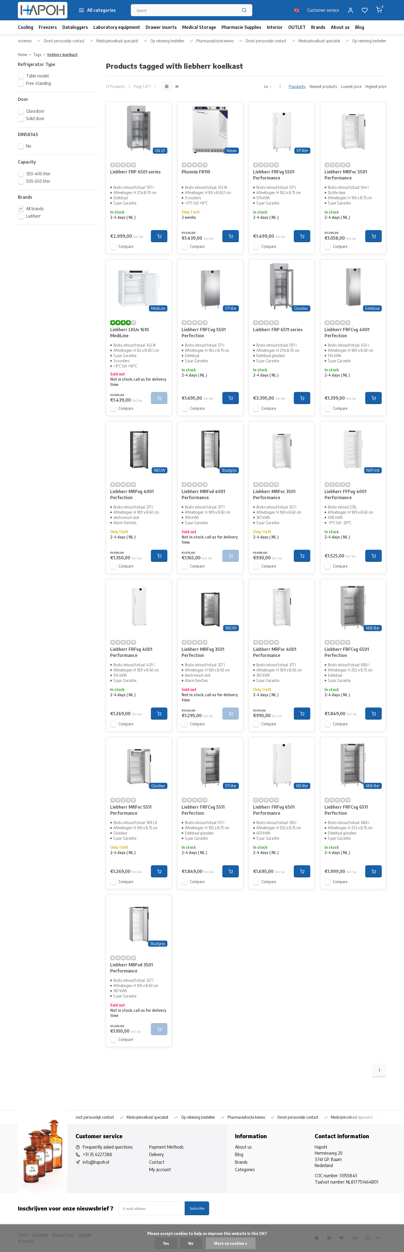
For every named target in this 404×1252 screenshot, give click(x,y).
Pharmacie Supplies (241, 27)
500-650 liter (38, 181)
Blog (359, 27)
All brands (35, 208)
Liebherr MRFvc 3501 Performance (274, 494)
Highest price (376, 86)
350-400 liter (38, 173)
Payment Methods (166, 1147)
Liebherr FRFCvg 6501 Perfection (347, 652)
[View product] (159, 236)
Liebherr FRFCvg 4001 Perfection (347, 332)
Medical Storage (199, 27)
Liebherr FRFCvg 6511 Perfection (346, 810)
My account (160, 1169)
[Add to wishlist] (163, 110)
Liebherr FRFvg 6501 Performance (274, 810)
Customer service (323, 10)
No (28, 146)
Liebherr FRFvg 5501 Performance (273, 175)
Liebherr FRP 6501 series (135, 172)
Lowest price (351, 86)
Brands (318, 27)
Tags (37, 54)
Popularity (297, 86)
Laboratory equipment (116, 27)
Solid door (35, 118)
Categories (245, 1169)
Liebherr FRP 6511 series (278, 329)
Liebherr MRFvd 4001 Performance (203, 494)
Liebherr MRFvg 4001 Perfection (132, 494)
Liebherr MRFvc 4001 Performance (274, 652)
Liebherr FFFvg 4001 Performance (345, 494)
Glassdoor (35, 111)
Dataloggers (75, 27)
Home (22, 54)
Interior (275, 27)
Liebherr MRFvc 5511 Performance (130, 810)
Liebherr (33, 216)
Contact (156, 1162)
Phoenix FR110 (196, 172)
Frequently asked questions (108, 1147)
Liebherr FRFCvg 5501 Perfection (204, 332)
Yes (166, 1243)
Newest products (323, 86)
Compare (125, 246)
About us (340, 27)
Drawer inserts (161, 27)
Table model (37, 76)
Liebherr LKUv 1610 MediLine (129, 332)
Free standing (38, 83)
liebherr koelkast (62, 54)
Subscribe (197, 1208)
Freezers (48, 27)
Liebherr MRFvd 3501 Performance (131, 968)
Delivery (156, 1154)
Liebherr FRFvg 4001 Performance (131, 652)
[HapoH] (42, 10)
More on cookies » (230, 1243)
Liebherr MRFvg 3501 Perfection (203, 652)
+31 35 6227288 (97, 1154)
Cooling (25, 27)
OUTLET (297, 27)
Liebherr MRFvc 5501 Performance (346, 175)
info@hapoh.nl (96, 1162)
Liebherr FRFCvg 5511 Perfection (203, 810)
